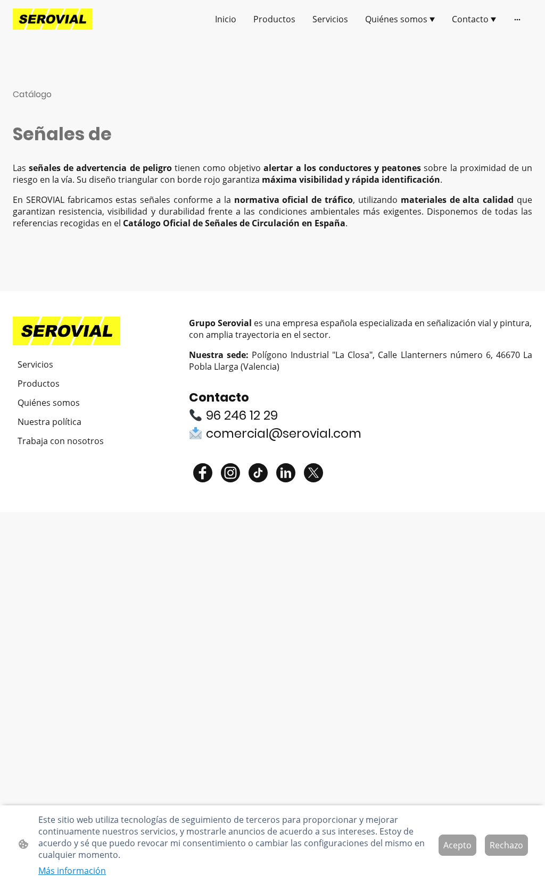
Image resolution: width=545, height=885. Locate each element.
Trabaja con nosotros (61, 441)
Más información (72, 871)
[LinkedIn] (285, 472)
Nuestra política (49, 422)
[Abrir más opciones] (517, 19)
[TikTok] (258, 472)
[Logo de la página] (52, 19)
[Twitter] (313, 472)
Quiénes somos (49, 403)
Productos (39, 383)
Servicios (35, 364)
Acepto (457, 845)
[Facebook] (202, 472)
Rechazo (506, 845)
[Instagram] (230, 472)
